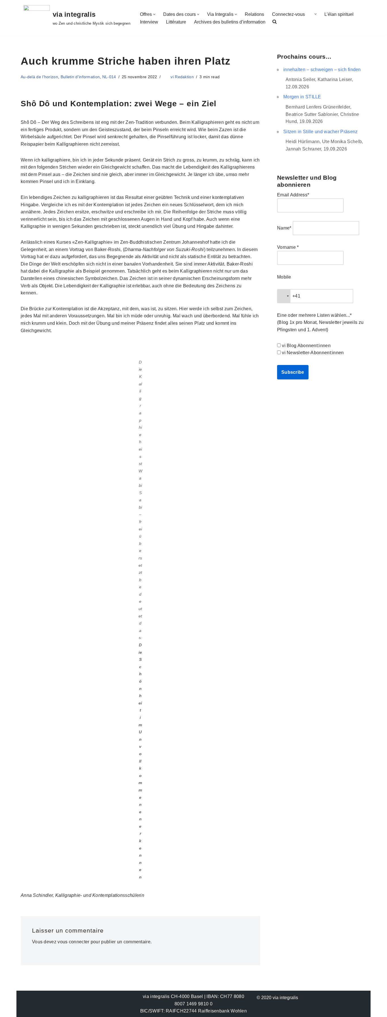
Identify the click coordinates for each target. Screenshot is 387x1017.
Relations (254, 14)
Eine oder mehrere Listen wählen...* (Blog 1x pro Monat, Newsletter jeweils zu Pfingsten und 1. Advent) (320, 322)
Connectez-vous (288, 14)
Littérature (176, 22)
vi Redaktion (182, 77)
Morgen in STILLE (302, 96)
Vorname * (288, 247)
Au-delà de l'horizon (39, 77)
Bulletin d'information (80, 77)
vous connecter (73, 941)
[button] (154, 14)
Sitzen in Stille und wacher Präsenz (320, 131)
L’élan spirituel (339, 14)
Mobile (284, 277)
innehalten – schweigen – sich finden (322, 69)
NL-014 (109, 77)
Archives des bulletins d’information (229, 22)
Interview (149, 22)
